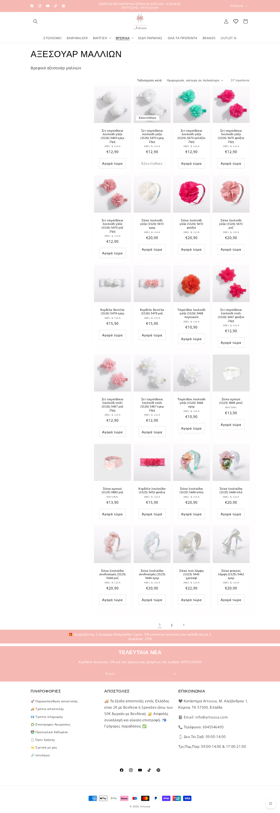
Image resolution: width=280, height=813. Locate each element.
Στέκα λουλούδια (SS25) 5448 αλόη (191, 490)
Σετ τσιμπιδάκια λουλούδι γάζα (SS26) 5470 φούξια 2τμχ (231, 136)
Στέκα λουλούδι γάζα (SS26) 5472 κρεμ (152, 223)
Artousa (145, 806)
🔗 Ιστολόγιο (40, 755)
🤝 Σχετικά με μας (44, 747)
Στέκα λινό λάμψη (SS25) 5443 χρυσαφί (191, 574)
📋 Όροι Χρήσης (43, 740)
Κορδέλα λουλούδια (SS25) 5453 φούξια (152, 490)
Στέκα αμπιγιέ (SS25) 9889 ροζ (112, 490)
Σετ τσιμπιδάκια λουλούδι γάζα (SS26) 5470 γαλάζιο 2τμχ (191, 136)
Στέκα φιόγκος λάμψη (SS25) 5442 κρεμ (231, 574)
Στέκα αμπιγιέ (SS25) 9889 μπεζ (231, 401)
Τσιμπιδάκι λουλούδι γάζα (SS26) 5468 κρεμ (191, 402)
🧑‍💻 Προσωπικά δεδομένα (49, 732)
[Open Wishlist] (236, 21)
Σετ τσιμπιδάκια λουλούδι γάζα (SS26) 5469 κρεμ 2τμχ (112, 136)
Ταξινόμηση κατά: (149, 80)
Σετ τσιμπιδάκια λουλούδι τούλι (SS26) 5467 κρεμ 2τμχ (152, 404)
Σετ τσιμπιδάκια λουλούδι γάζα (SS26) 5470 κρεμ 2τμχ (152, 136)
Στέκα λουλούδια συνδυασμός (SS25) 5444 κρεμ (152, 574)
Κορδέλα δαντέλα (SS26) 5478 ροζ (152, 311)
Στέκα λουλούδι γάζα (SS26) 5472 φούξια (191, 223)
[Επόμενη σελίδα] (183, 625)
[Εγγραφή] (174, 674)
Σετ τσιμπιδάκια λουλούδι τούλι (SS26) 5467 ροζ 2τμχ (112, 404)
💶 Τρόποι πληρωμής (47, 717)
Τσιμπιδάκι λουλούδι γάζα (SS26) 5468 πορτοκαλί (191, 313)
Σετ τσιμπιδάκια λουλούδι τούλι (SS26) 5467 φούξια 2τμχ (231, 315)
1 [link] (160, 624)
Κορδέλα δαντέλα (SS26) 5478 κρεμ (112, 311)
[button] (35, 21)
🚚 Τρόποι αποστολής (47, 709)
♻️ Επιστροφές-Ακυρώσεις (50, 724)
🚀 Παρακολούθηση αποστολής (54, 701)
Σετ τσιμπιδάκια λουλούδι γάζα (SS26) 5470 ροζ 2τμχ (112, 225)
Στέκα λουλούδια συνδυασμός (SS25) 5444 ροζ (112, 574)
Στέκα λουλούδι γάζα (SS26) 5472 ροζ (231, 223)
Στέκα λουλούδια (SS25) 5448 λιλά (230, 490)
